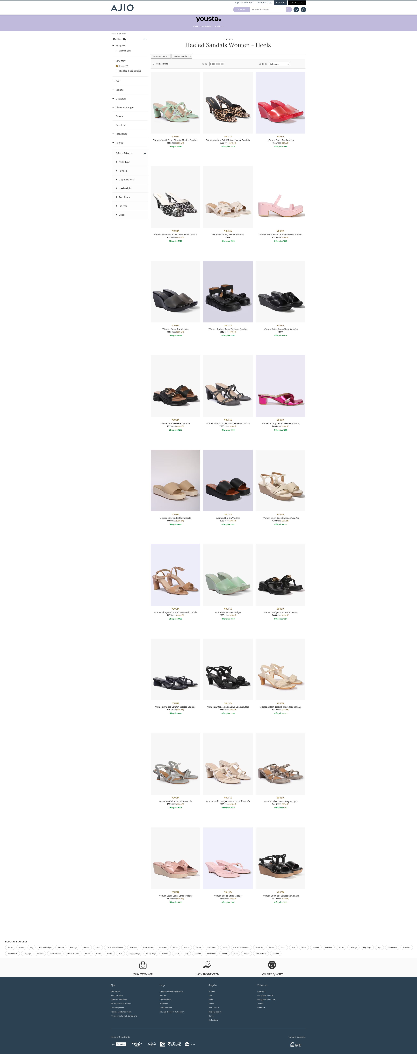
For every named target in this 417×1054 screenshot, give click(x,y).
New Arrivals (213, 1007)
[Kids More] (222, 26)
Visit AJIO (280, 2)
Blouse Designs (45, 947)
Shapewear (392, 947)
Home (113, 34)
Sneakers (406, 947)
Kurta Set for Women (115, 947)
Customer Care (264, 2)
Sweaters (163, 947)
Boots (21, 947)
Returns (163, 995)
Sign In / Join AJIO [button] (244, 2)
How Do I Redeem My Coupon (172, 1012)
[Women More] (213, 26)
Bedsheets (211, 953)
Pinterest (261, 1007)
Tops (379, 947)
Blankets (133, 947)
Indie (210, 999)
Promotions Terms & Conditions (124, 1016)
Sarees (271, 947)
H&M (120, 953)
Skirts (176, 953)
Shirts (175, 947)
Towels (225, 953)
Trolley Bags (151, 953)
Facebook (261, 991)
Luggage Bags (134, 953)
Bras (293, 947)
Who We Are (115, 991)
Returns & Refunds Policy (121, 1012)
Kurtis (97, 947)
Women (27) (125, 50)
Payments (164, 1003)
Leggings (27, 953)
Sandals (316, 947)
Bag (31, 947)
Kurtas (198, 947)
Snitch (109, 953)
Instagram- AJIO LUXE (266, 999)
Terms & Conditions (119, 999)
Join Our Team (117, 995)
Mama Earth (12, 953)
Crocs (98, 953)
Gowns (186, 947)
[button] (296, 9)
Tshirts (341, 947)
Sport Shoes (148, 947)
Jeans (282, 947)
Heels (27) (124, 65)
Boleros (165, 953)
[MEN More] (200, 26)
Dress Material (55, 953)
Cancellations (165, 999)
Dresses (86, 947)
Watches (328, 947)
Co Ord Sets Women (241, 947)
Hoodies (259, 947)
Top (186, 953)
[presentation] (232, 497)
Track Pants (211, 947)
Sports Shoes (261, 953)
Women (211, 991)
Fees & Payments (117, 1007)
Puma (87, 953)
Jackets (61, 947)
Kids (210, 995)
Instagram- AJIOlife (265, 995)
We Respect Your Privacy (121, 1003)
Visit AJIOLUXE (297, 2)
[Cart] (303, 9)
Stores (211, 1003)
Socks (225, 947)
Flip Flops (367, 947)
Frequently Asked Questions (171, 991)
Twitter (260, 1003)
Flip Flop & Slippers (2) (130, 70)
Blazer (10, 947)
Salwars (40, 953)
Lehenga (353, 947)
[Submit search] (289, 9)
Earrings (73, 947)
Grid (204, 63)
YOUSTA (122, 34)
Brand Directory (214, 1012)
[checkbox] (130, 50)
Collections (213, 1020)
